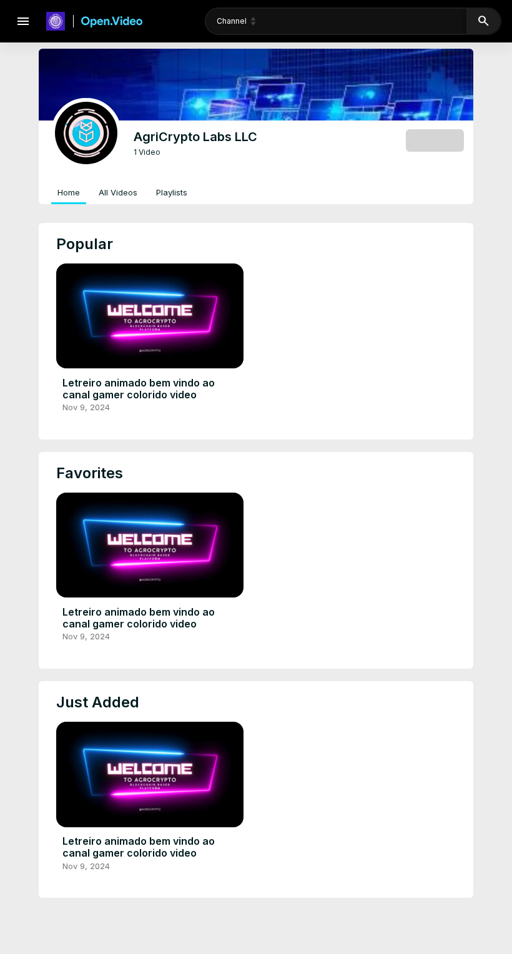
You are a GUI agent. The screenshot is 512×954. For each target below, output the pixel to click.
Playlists (171, 192)
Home (68, 192)
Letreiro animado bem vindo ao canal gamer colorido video (138, 388)
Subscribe (434, 140)
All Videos (118, 192)
